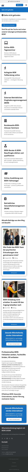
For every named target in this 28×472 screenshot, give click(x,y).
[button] (26, 5)
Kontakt (14, 462)
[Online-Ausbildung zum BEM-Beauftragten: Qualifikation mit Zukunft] (14, 180)
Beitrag (16, 258)
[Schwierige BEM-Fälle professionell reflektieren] (14, 74)
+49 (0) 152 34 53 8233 (10, 452)
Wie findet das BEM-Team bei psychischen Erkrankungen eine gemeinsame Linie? (13, 251)
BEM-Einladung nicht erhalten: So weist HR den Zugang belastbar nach (13, 302)
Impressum (14, 466)
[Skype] (12, 438)
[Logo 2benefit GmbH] (2, 5)
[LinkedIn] (7, 438)
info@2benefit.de (9, 454)
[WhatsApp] (9, 438)
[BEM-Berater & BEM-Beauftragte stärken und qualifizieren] (14, 153)
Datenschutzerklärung (14, 469)
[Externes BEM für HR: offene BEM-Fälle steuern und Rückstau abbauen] (14, 100)
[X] (2, 438)
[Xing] (4, 438)
